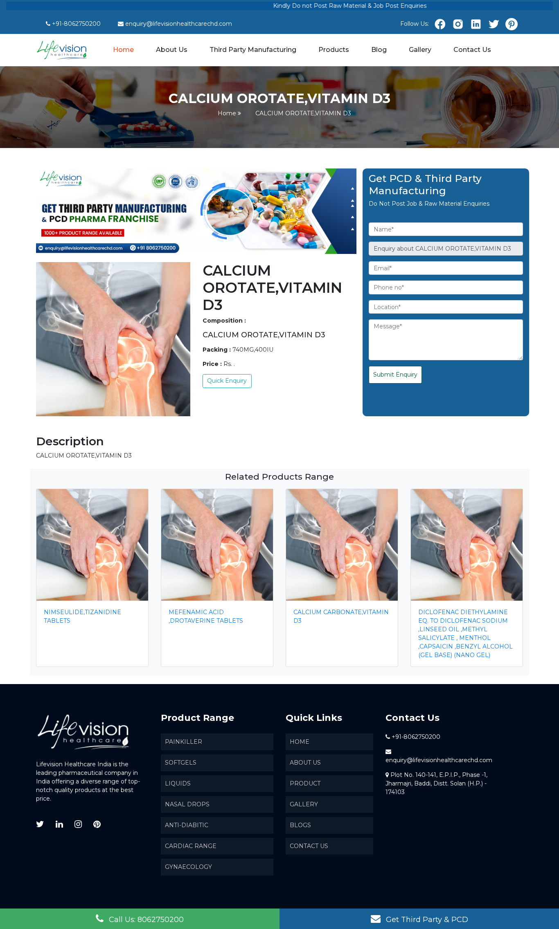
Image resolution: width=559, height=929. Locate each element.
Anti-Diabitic (186, 825)
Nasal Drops (187, 804)
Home (124, 49)
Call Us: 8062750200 (145, 919)
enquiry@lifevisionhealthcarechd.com (178, 23)
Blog (379, 50)
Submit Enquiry (395, 374)
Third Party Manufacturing (253, 50)
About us (305, 762)
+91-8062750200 (76, 23)
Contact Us (472, 50)
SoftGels (180, 762)
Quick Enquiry (227, 380)
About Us (171, 50)
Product (305, 783)
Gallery (420, 50)
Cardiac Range (190, 846)
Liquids (178, 783)
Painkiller (183, 741)
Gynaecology (188, 867)
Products (333, 50)
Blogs (300, 825)
